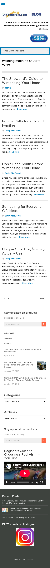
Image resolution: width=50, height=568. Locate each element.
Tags (8, 344)
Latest (9, 338)
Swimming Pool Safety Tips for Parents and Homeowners (23, 350)
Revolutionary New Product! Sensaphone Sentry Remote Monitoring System (22, 502)
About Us (17, 560)
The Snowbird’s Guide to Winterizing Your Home (22, 80)
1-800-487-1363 (28, 560)
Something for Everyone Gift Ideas (22, 208)
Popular (10, 333)
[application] (25, 473)
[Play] (7, 482)
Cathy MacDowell (13, 130)
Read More (22, 109)
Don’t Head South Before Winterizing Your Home (22, 166)
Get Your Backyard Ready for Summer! (18, 517)
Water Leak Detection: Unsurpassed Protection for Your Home (25, 510)
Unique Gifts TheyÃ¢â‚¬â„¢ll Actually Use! (24, 251)
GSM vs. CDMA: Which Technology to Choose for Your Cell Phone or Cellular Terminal (25, 379)
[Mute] (37, 482)
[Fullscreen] (41, 482)
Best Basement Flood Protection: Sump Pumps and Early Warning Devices (18, 364)
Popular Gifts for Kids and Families (23, 123)
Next (43, 298)
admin (8, 88)
